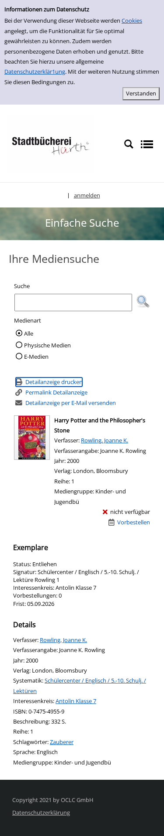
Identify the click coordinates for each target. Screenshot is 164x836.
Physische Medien (47, 345)
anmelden (87, 195)
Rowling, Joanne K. (104, 440)
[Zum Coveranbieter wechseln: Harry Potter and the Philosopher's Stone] (32, 437)
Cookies (132, 20)
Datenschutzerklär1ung (34, 71)
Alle (28, 333)
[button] (143, 301)
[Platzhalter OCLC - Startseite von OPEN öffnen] (50, 144)
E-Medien (36, 356)
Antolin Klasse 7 (76, 701)
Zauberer (61, 742)
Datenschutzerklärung (41, 812)
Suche (22, 286)
